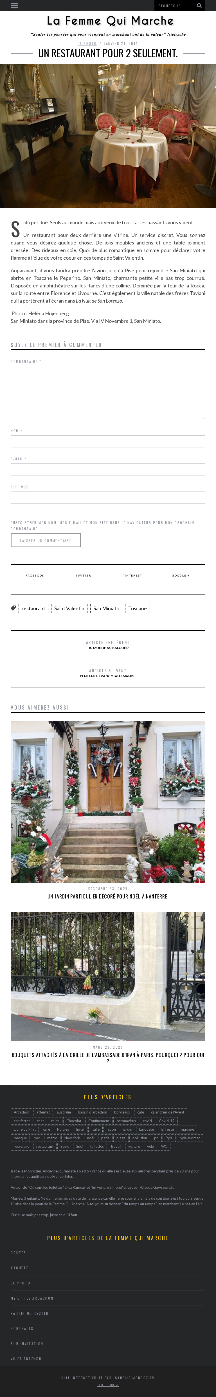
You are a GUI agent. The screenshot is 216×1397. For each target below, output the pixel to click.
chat (40, 1121)
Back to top (106, 1385)
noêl (90, 1138)
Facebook (35, 575)
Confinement (98, 1121)
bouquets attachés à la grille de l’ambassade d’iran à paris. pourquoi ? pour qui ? (108, 1058)
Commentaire (26, 361)
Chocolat (73, 1121)
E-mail (19, 458)
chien (55, 1121)
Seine (64, 1146)
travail (116, 1146)
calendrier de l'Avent (167, 1112)
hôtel (80, 1129)
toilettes (97, 1146)
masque (20, 1138)
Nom (16, 430)
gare (46, 1129)
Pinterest (132, 575)
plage (120, 1138)
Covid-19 (167, 1121)
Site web (20, 486)
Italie (95, 1129)
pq (156, 1138)
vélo (150, 1146)
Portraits (22, 1328)
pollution (139, 1138)
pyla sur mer (190, 1138)
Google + (181, 575)
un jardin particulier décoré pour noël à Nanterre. (108, 896)
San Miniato (106, 608)
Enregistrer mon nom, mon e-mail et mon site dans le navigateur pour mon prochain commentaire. (102, 525)
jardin (127, 1129)
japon (111, 1129)
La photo (87, 43)
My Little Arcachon (32, 1298)
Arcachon (21, 1112)
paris (105, 1138)
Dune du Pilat (25, 1129)
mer (37, 1138)
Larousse (146, 1129)
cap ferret (22, 1121)
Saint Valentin (69, 608)
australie (64, 1112)
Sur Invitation (27, 1343)
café (140, 1112)
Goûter (18, 1252)
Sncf (79, 1146)
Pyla (169, 1138)
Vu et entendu (26, 1358)
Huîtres (63, 1129)
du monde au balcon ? (108, 644)
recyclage (21, 1146)
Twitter (83, 575)
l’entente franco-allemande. (108, 672)
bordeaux (122, 1112)
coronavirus (126, 1121)
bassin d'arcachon (92, 1112)
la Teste (167, 1129)
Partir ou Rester (30, 1313)
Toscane (137, 608)
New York (72, 1138)
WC (164, 1146)
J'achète (19, 1267)
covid (147, 1121)
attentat (43, 1112)
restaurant (33, 608)
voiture (134, 1146)
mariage (187, 1129)
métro (52, 1138)
